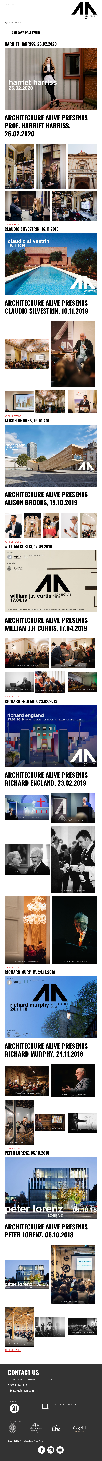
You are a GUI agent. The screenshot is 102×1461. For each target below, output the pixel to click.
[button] (8, 4)
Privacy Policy (38, 1441)
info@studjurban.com (21, 1391)
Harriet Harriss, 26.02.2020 (31, 44)
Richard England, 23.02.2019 (31, 701)
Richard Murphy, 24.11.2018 (30, 972)
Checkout (17, 23)
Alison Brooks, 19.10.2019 (28, 421)
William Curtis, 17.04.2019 (28, 546)
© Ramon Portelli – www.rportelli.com (27, 1093)
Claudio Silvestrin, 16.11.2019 (32, 229)
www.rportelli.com (33, 665)
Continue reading (13, 224)
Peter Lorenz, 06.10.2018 (27, 1153)
